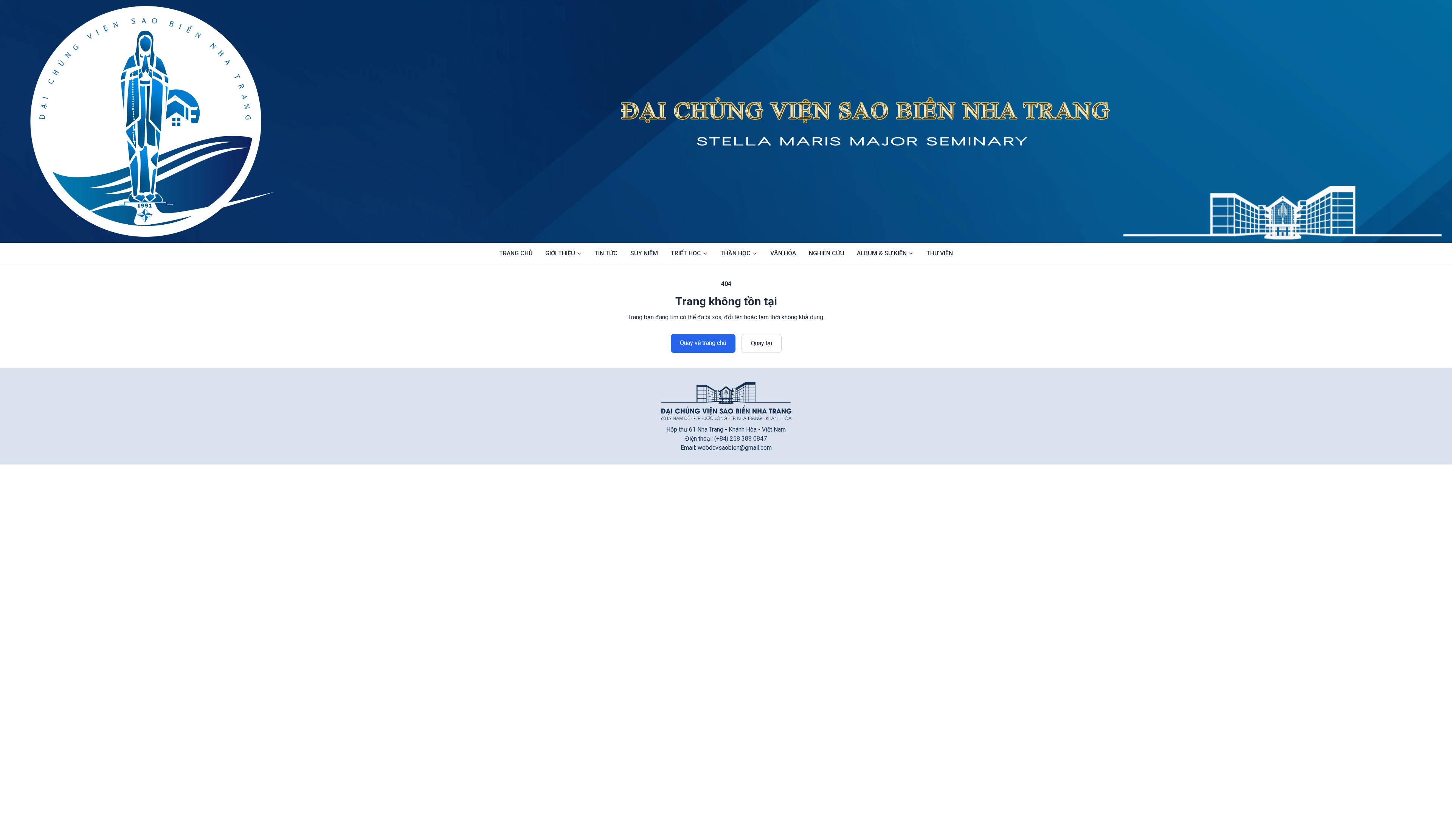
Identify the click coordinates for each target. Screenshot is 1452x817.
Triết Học (686, 253)
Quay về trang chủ (703, 342)
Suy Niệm (644, 253)
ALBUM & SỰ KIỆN (882, 253)
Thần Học (735, 253)
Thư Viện (939, 253)
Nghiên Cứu (826, 253)
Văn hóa (783, 253)
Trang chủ (515, 253)
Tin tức (605, 253)
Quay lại (761, 343)
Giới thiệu (560, 253)
